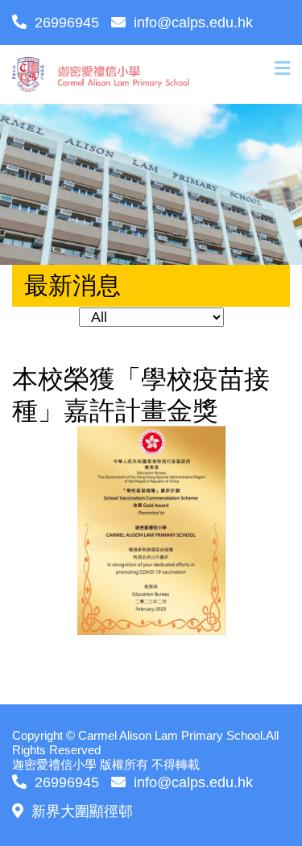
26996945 (67, 22)
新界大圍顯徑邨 (82, 811)
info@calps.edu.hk (193, 22)
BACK (268, 670)
